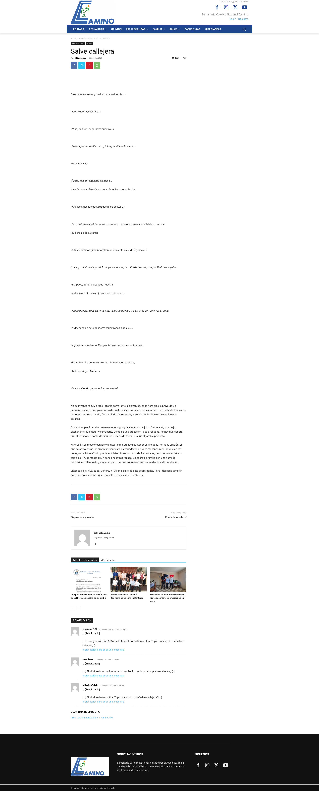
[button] (244, 29)
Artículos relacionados (85, 560)
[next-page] (78, 608)
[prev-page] (73, 608)
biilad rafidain (90, 685)
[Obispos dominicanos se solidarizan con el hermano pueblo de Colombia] (89, 579)
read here (87, 659)
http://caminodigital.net (104, 537)
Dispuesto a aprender (82, 517)
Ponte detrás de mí (175, 517)
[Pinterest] (89, 65)
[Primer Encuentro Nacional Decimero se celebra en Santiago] (128, 579)
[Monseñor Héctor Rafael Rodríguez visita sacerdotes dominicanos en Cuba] (168, 579)
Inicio (73, 38)
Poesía (89, 43)
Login (233, 18)
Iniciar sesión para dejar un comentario (103, 649)
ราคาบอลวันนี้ (89, 629)
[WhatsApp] (97, 65)
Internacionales (86, 38)
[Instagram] (226, 7)
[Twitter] (235, 7)
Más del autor (108, 560)
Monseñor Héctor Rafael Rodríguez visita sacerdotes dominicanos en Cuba (168, 598)
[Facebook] (217, 7)
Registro (243, 18)
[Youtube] (244, 7)
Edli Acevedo (80, 58)
